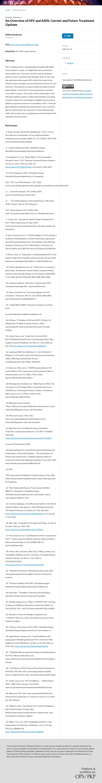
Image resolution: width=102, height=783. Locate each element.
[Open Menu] (5, 2)
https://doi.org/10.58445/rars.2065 (24, 44)
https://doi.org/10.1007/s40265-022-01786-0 (24, 529)
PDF (69, 36)
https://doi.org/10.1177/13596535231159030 (24, 565)
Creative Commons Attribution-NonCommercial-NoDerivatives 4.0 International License (77, 94)
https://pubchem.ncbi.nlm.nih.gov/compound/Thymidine (28, 438)
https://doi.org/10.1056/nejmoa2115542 (31, 646)
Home (7, 10)
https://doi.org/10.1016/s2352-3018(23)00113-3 (25, 514)
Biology (70, 63)
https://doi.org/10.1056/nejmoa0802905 (29, 346)
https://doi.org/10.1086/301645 (18, 167)
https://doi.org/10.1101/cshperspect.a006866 (24, 732)
